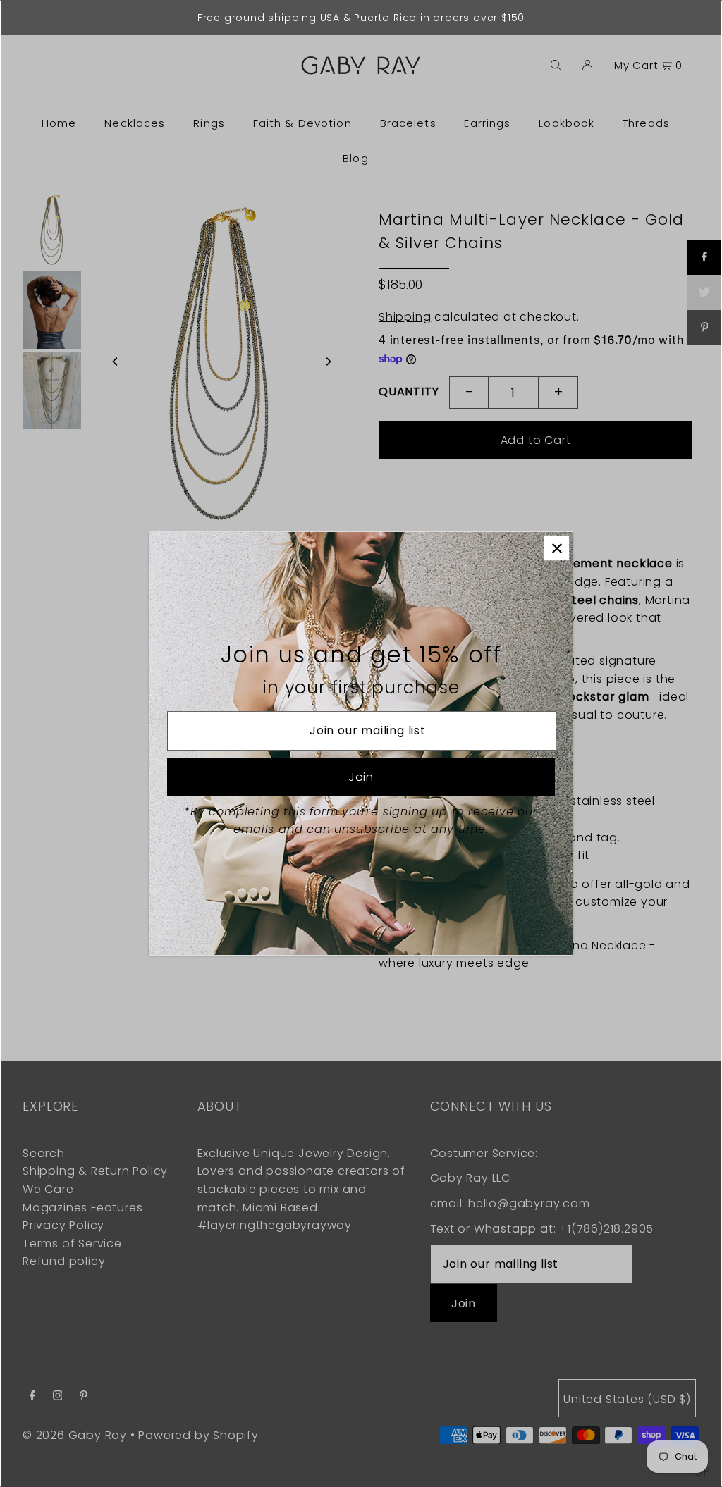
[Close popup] (556, 548)
